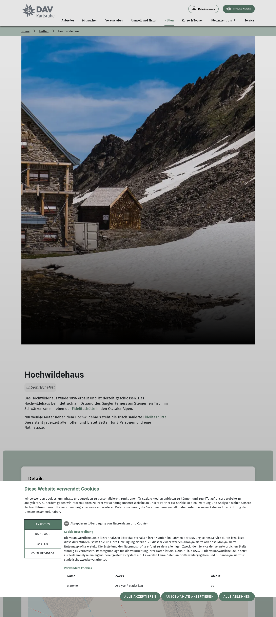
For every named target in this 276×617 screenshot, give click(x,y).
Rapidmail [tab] (42, 534)
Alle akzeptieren (140, 596)
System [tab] (42, 543)
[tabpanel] (158, 555)
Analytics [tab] (43, 524)
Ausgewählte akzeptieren (190, 596)
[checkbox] (158, 524)
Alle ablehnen (237, 596)
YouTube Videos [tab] (42, 553)
